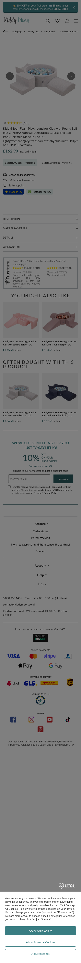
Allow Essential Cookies (40, 942)
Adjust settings (40, 953)
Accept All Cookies (40, 930)
